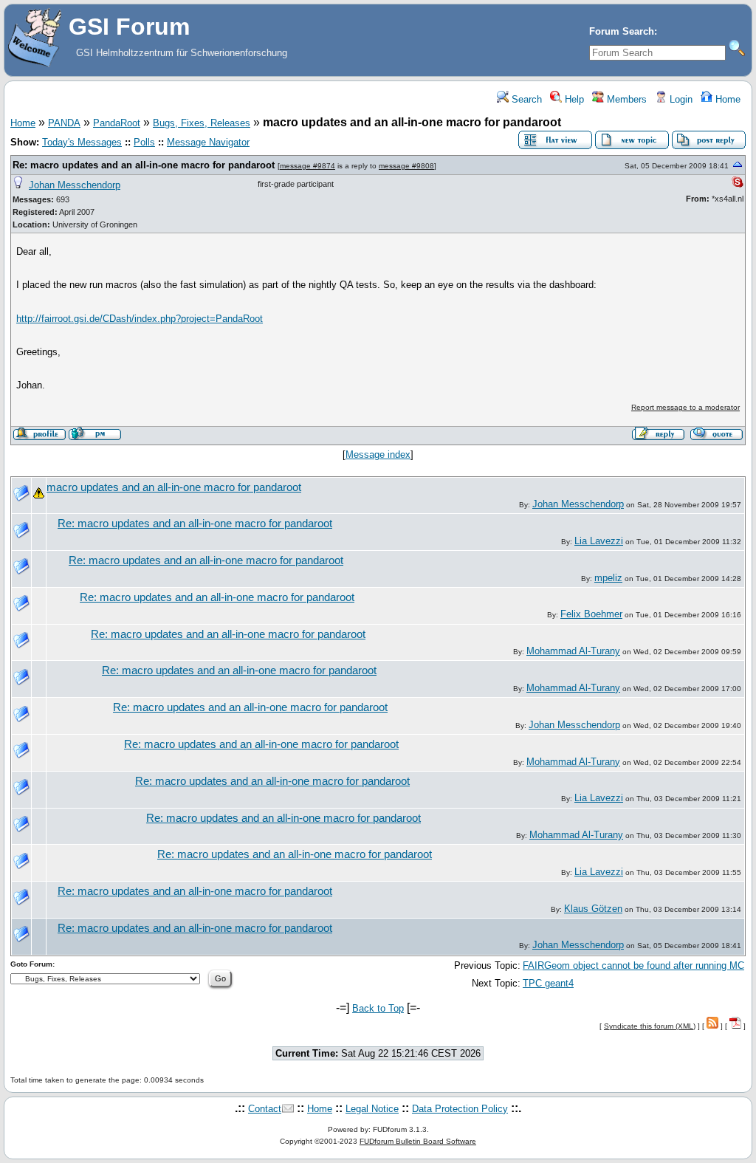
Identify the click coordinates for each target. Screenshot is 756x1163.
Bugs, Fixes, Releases (201, 122)
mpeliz (608, 577)
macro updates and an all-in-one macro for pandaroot (174, 487)
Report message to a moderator (685, 407)
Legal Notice (372, 1108)
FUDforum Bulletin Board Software (418, 1141)
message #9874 (307, 166)
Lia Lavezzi (598, 540)
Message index (378, 454)
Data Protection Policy (460, 1108)
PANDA (64, 122)
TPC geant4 (548, 983)
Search (525, 99)
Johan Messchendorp (74, 185)
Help (573, 99)
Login (680, 99)
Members (625, 99)
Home (726, 99)
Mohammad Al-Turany (573, 650)
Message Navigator (208, 142)
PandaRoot (116, 122)
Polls (144, 142)
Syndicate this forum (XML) (649, 1026)
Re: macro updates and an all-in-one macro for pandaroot (144, 165)
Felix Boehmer (591, 614)
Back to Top (378, 1008)
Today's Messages (82, 142)
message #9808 (406, 166)
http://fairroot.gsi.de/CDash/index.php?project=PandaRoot (139, 318)
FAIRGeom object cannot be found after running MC (633, 965)
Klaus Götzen (593, 908)
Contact (264, 1108)
